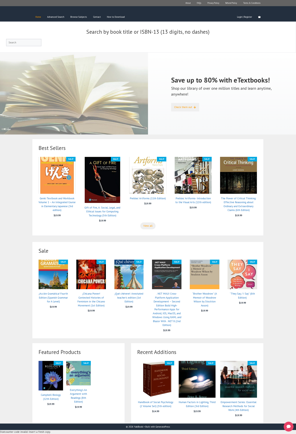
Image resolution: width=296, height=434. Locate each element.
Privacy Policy (213, 3)
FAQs (199, 3)
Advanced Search (55, 16)
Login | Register (244, 16)
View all (147, 225)
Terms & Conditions (252, 3)
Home (38, 16)
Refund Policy (231, 3)
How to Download (116, 16)
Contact (97, 16)
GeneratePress (163, 426)
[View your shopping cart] (259, 17)
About (188, 3)
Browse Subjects (78, 16)
